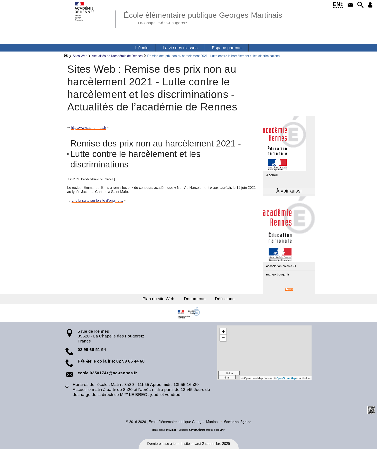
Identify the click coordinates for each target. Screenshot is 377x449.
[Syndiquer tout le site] (289, 289)
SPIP (222, 429)
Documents (195, 298)
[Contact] (350, 5)
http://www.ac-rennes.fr (88, 127)
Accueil (272, 175)
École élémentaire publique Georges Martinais (203, 17)
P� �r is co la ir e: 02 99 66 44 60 (111, 361)
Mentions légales (237, 422)
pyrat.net (171, 429)
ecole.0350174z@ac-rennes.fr (107, 373)
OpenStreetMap (286, 378)
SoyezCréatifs (197, 429)
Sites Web (80, 56)
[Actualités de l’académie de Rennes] (289, 229)
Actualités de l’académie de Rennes (117, 56)
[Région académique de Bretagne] (188, 313)
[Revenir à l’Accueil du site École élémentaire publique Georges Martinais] (84, 11)
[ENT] (338, 6)
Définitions (225, 298)
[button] (360, 5)
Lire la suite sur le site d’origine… (97, 200)
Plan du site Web (158, 298)
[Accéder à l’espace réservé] (370, 5)
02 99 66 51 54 (92, 349)
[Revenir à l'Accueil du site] (68, 56)
